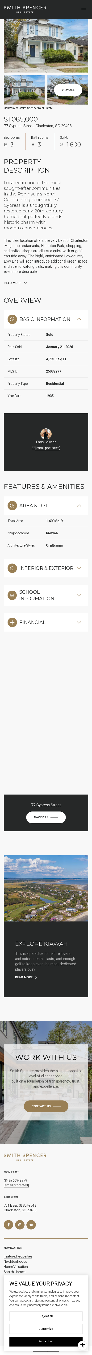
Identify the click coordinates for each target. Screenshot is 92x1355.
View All (68, 90)
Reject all (46, 1316)
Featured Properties (18, 1256)
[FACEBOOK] (8, 1224)
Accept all (46, 1341)
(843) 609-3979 (15, 1180)
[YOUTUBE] (31, 1224)
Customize (46, 1329)
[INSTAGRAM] (20, 1224)
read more (24, 977)
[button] (46, 1106)
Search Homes (14, 1272)
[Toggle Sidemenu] (83, 9)
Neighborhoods (15, 1261)
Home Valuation (16, 1267)
